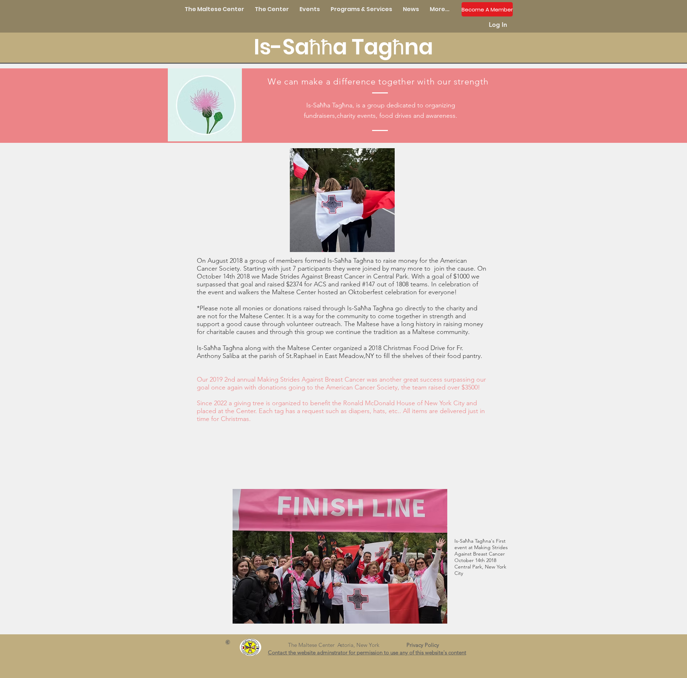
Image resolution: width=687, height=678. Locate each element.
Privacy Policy (425, 644)
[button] (271, 9)
